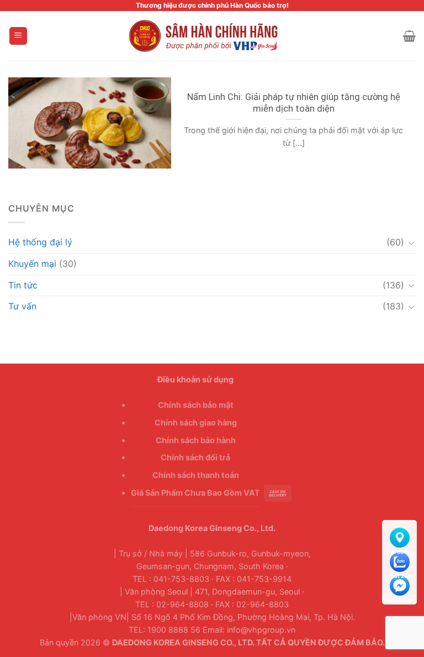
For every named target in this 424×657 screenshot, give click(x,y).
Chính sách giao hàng (196, 422)
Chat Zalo (399, 559)
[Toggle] (411, 242)
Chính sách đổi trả (195, 457)
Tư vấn (22, 306)
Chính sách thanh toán (195, 475)
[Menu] (18, 36)
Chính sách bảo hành (196, 440)
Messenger (399, 583)
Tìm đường (399, 535)
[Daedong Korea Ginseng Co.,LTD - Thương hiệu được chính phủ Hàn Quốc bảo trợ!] (212, 36)
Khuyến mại (32, 263)
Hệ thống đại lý (40, 242)
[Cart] (409, 36)
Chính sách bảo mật (196, 404)
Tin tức (23, 285)
